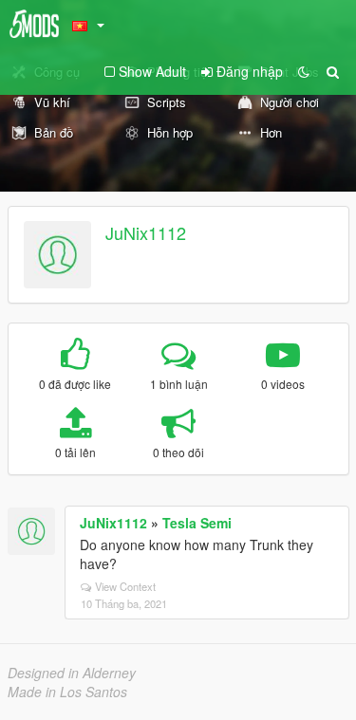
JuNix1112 (145, 232)
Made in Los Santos (67, 691)
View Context (125, 586)
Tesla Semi (197, 522)
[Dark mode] (303, 71)
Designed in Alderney (72, 672)
